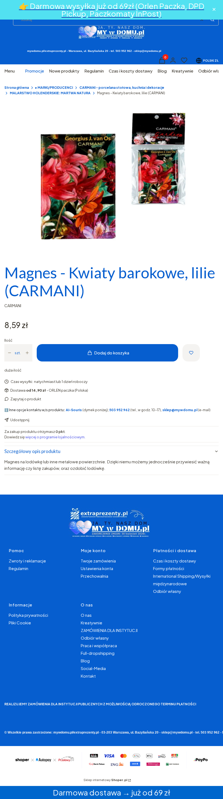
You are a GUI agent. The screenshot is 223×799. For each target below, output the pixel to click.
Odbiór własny (167, 591)
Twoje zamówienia (98, 560)
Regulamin (18, 568)
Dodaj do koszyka (111, 352)
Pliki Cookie (20, 622)
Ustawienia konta (97, 568)
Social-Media (93, 668)
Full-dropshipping (97, 653)
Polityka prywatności (28, 615)
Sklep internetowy (105, 780)
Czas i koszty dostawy (174, 560)
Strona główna (16, 88)
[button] (212, 19)
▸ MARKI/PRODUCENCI (54, 88)
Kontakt (88, 675)
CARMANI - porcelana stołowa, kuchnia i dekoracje (121, 88)
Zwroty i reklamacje (27, 560)
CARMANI (12, 305)
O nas (86, 615)
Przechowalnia (94, 575)
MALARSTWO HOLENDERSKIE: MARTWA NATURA (50, 93)
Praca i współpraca (99, 645)
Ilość (8, 340)
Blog (85, 660)
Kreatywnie (91, 622)
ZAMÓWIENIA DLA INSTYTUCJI (109, 630)
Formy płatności (168, 568)
